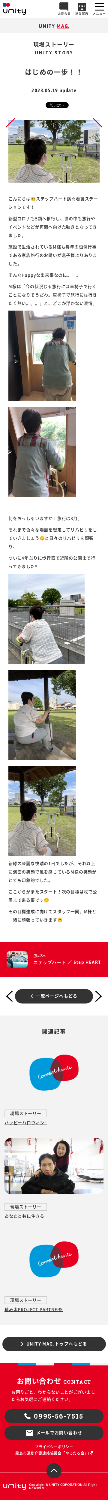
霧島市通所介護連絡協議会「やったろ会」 (51, 1453)
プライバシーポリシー (54, 1447)
